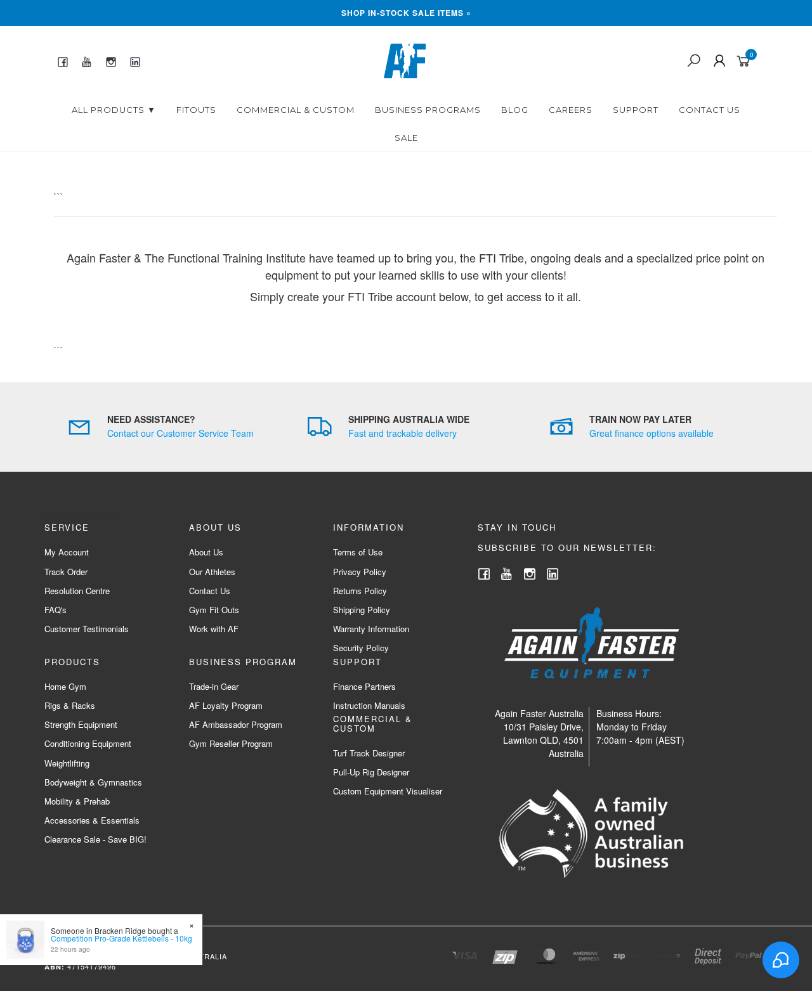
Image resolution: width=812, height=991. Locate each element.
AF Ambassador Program (235, 724)
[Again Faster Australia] (404, 59)
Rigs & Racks (69, 705)
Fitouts (196, 110)
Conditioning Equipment (87, 743)
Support (635, 110)
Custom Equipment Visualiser (387, 791)
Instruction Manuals (369, 705)
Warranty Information (371, 629)
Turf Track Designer (369, 753)
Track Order (66, 572)
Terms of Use (358, 552)
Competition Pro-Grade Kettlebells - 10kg (121, 938)
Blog (514, 110)
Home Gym (65, 686)
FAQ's (55, 610)
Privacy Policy (359, 572)
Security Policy (361, 648)
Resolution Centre (77, 591)
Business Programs (428, 110)
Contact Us (709, 110)
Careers (571, 110)
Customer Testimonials (86, 629)
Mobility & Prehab (77, 801)
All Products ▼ (114, 110)
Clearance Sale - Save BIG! (95, 839)
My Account (66, 552)
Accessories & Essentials (92, 820)
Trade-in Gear (214, 686)
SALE (406, 138)
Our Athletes (212, 572)
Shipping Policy (361, 610)
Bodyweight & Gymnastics (93, 782)
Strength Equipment (80, 724)
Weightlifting (66, 763)
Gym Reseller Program (231, 743)
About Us (206, 552)
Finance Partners (364, 686)
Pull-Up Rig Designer (371, 772)
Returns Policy (360, 591)
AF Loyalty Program (226, 705)
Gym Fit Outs (214, 610)
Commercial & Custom (296, 110)
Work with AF (214, 629)
